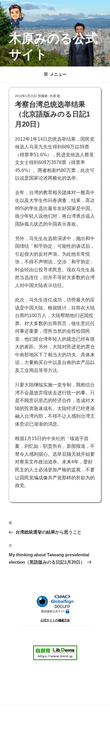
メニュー (58, 74)
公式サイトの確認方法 (55, 620)
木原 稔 (55, 96)
